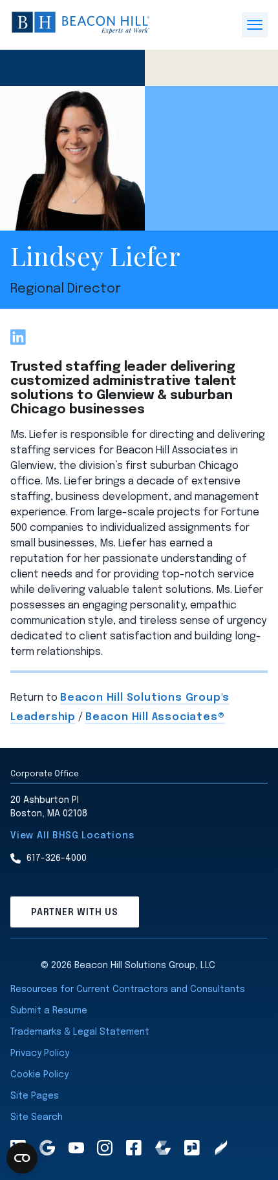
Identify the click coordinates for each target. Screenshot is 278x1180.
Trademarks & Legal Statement (79, 1032)
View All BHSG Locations (72, 835)
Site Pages (34, 1096)
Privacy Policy (39, 1053)
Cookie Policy (39, 1074)
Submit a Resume (48, 1010)
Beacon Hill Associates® (154, 717)
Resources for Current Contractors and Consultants (127, 989)
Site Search (36, 1117)
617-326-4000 (57, 858)
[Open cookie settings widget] (21, 1158)
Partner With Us (74, 912)
